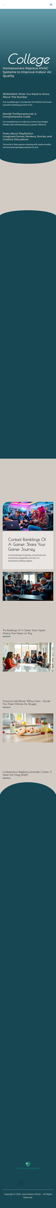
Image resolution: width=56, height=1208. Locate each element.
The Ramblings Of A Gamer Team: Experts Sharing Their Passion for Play (24, 632)
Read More (7, 636)
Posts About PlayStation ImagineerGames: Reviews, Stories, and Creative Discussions (27, 136)
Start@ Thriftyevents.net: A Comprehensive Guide (19, 115)
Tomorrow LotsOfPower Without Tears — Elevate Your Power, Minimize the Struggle (26, 702)
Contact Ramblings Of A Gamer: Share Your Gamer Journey (27, 544)
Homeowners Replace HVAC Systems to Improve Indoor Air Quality (27, 72)
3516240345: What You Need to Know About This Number (26, 96)
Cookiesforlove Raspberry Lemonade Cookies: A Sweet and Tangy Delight (27, 773)
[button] (51, 4)
